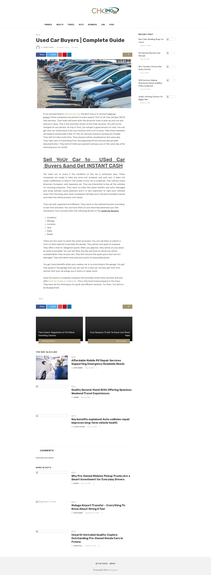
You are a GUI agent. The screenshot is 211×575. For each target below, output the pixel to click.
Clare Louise (79, 427)
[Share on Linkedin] (69, 55)
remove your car (72, 114)
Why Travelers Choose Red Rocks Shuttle (150, 67)
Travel (71, 25)
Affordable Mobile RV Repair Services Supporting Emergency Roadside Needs (97, 362)
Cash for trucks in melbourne (62, 281)
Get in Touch (101, 564)
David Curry (48, 47)
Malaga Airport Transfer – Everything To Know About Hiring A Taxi (98, 507)
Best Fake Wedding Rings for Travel (151, 40)
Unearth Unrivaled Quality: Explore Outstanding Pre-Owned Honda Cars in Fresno (97, 538)
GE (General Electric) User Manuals (149, 54)
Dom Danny (78, 368)
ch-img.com (113, 570)
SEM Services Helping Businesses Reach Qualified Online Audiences (150, 83)
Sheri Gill (78, 546)
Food (111, 25)
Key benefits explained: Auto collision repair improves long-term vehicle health (100, 421)
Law (103, 25)
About (112, 564)
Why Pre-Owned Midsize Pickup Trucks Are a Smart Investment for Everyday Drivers (100, 477)
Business (92, 25)
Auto (81, 25)
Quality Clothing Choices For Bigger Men (150, 98)
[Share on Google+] (60, 55)
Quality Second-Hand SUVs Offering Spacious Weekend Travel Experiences (101, 391)
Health (59, 25)
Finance (48, 25)
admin (76, 397)
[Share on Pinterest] (65, 55)
